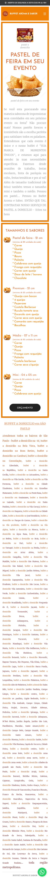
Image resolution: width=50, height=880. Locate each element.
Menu (45, 13)
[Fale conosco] (42, 872)
